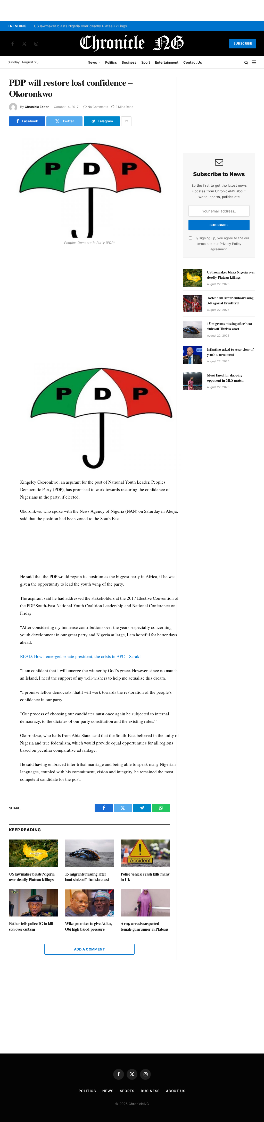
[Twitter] (14, 272)
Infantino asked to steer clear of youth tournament (230, 352)
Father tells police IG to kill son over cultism (31, 926)
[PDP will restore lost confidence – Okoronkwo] (89, 185)
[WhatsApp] (14, 284)
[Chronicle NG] (132, 43)
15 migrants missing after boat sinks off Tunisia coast (87, 877)
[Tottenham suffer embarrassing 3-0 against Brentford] (192, 303)
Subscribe (243, 43)
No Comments (98, 107)
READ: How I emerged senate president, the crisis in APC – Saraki (80, 656)
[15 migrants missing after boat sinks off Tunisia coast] (89, 853)
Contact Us (192, 62)
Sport (145, 62)
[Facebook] (14, 260)
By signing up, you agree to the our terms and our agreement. (221, 243)
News (92, 62)
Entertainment (166, 62)
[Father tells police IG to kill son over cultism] (33, 903)
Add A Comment (89, 949)
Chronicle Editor (37, 107)
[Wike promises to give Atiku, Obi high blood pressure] (89, 903)
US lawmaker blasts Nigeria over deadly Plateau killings (80, 26)
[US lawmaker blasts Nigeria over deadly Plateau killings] (33, 853)
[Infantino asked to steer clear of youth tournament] (192, 355)
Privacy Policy (230, 244)
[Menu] (254, 62)
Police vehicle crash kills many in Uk (145, 877)
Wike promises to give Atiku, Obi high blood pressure (88, 926)
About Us (175, 1091)
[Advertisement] (100, 298)
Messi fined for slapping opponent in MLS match (225, 378)
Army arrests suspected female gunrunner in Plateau (144, 926)
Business (129, 62)
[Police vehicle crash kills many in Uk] (145, 853)
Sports (127, 1091)
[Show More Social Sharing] (126, 121)
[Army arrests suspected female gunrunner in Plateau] (145, 903)
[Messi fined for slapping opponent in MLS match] (192, 381)
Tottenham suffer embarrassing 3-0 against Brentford (230, 300)
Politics (111, 62)
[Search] (246, 62)
